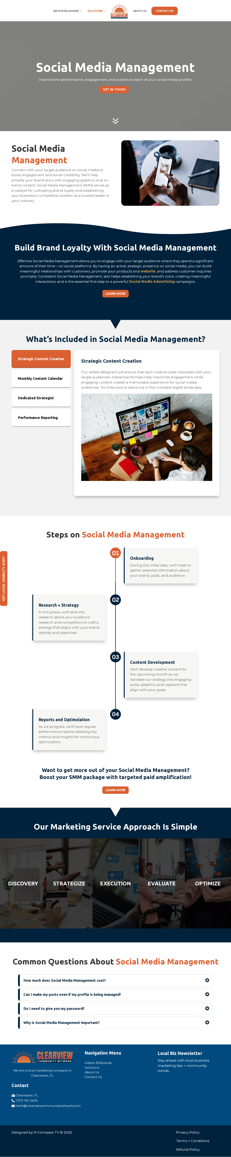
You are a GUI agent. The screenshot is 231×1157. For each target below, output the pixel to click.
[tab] (41, 359)
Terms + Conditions (192, 1141)
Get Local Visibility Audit (3, 578)
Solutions (95, 11)
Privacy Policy (187, 1132)
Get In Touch (114, 89)
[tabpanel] (146, 423)
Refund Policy (188, 1149)
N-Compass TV (46, 1132)
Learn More (115, 293)
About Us (140, 11)
